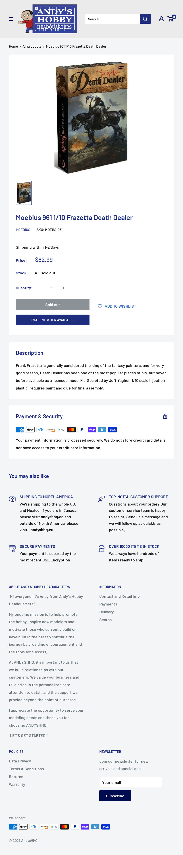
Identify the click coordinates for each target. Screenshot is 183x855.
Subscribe (115, 795)
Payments (108, 603)
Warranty (17, 784)
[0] (170, 18)
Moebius (23, 229)
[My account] (161, 18)
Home (13, 46)
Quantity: (24, 287)
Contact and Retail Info (119, 596)
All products (32, 46)
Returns (16, 776)
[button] (89, 321)
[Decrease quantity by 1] (40, 288)
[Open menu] (11, 19)
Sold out (52, 304)
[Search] (145, 19)
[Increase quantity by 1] (63, 288)
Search (105, 619)
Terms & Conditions (26, 768)
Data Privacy (20, 760)
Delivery (106, 611)
